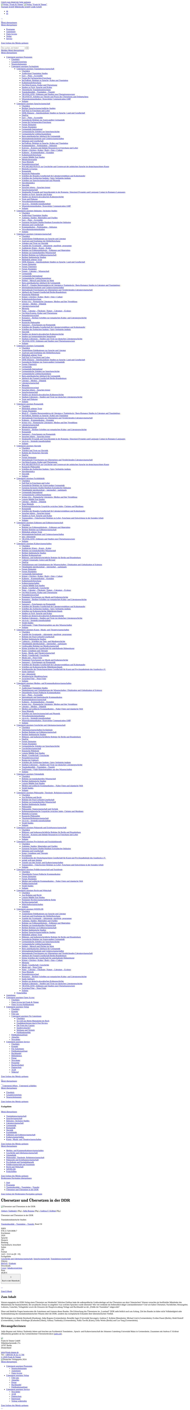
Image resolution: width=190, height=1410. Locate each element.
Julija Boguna (28, 1211)
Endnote (12, 1263)
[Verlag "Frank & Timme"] (24, 4)
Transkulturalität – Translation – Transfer (17, 1224)
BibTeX (4, 1263)
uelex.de (57, 1334)
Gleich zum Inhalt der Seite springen (16, 2)
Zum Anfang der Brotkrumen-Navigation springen (21, 1194)
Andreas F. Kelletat (48, 1211)
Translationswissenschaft (61, 1259)
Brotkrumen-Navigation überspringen (16, 1178)
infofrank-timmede (10, 1352)
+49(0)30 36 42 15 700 (14, 1355)
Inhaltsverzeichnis (14, 1268)
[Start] (1, 45)
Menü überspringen (9, 22)
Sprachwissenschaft (41, 1259)
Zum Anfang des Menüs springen (14, 43)
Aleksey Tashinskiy (9, 1211)
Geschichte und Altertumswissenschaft (16, 1259)
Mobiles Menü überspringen (12, 50)
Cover (3, 1268)
